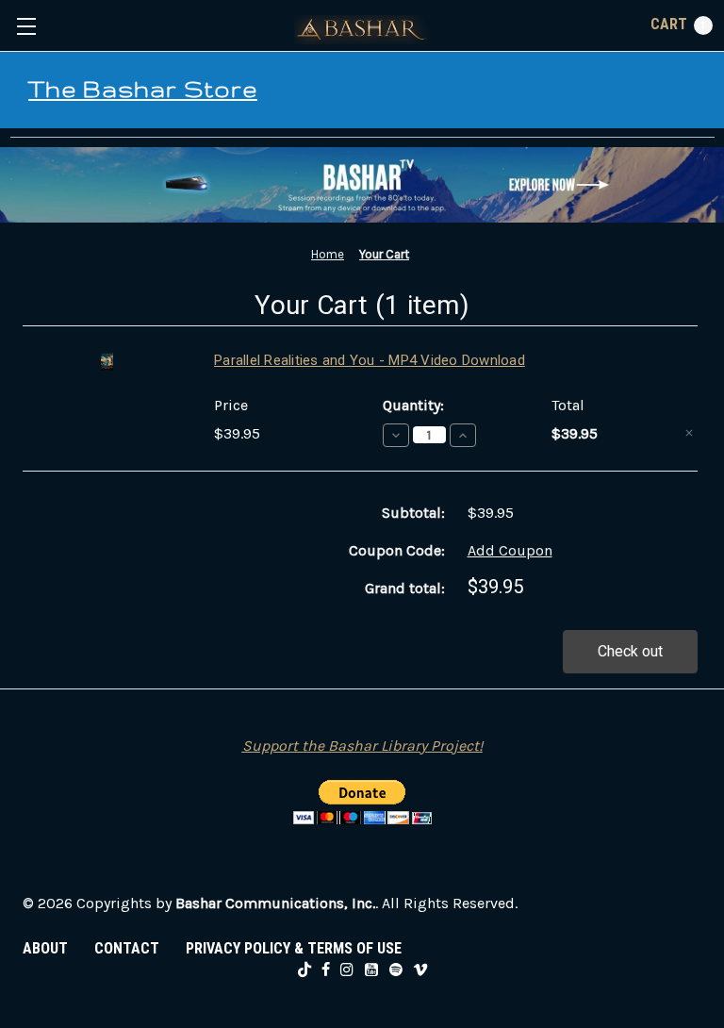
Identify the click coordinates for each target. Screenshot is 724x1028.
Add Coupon (510, 550)
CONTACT (126, 948)
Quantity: (413, 405)
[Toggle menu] (26, 26)
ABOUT (45, 948)
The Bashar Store (142, 89)
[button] (362, 185)
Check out (630, 651)
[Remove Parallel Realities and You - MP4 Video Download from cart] (689, 432)
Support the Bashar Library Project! (362, 745)
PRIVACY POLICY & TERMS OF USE (294, 948)
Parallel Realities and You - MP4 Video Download (369, 360)
